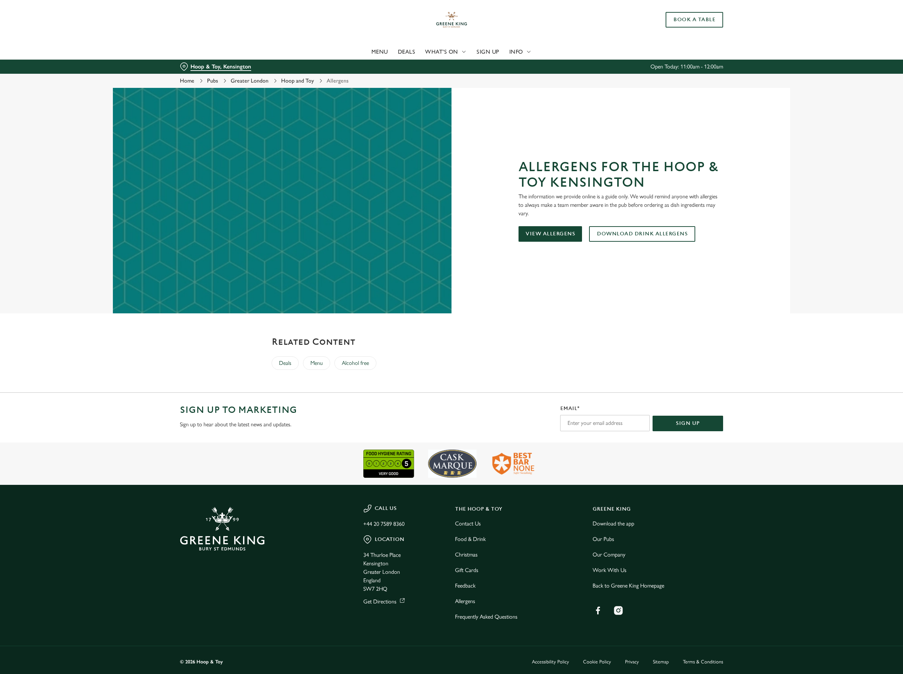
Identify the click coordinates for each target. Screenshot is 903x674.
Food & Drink (470, 539)
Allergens (465, 601)
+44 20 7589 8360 (384, 523)
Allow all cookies (683, 19)
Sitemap (661, 662)
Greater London (249, 80)
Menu (316, 363)
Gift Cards (466, 570)
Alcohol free (355, 363)
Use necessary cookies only (683, 42)
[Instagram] (618, 610)
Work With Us (609, 570)
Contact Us (468, 523)
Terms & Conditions (703, 662)
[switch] (363, 65)
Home (187, 80)
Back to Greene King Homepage (628, 585)
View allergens (550, 234)
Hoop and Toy (297, 80)
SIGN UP (688, 423)
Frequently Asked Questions (486, 616)
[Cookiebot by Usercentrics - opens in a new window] (206, 65)
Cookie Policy (597, 662)
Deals (285, 363)
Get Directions (379, 601)
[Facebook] (598, 610)
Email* (570, 408)
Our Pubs (603, 539)
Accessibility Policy (550, 662)
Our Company (609, 554)
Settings (522, 65)
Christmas (466, 554)
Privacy (632, 662)
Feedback (465, 585)
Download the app (613, 523)
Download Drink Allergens (642, 234)
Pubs (212, 80)
